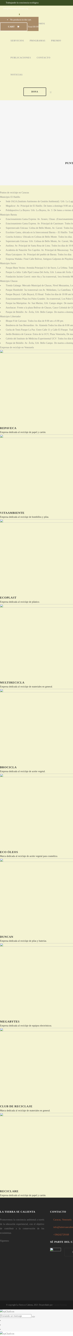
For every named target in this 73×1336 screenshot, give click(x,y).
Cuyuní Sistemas (60, 1305)
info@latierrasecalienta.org (15, 8)
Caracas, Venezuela (62, 1219)
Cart (11, 26)
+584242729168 (61, 1234)
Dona (34, 92)
